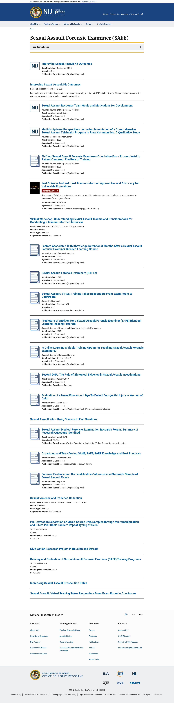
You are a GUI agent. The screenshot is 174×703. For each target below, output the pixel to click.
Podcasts (93, 636)
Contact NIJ (123, 630)
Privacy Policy (70, 695)
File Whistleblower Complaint (35, 695)
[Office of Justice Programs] (36, 12)
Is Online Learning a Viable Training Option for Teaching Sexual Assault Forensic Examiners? (93, 349)
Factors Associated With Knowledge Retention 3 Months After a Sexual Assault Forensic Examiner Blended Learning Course (92, 247)
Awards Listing (66, 636)
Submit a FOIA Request (128, 642)
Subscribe (124, 14)
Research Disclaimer (38, 654)
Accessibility (16, 695)
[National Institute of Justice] (134, 675)
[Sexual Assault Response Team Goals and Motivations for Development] (35, 108)
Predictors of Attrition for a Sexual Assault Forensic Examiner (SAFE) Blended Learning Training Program (91, 322)
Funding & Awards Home (70, 630)
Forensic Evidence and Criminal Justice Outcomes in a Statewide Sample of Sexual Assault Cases (90, 476)
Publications (94, 642)
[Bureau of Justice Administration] (106, 675)
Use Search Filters (41, 47)
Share (144, 16)
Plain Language (56, 695)
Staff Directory (124, 636)
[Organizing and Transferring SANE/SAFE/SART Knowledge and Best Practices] (35, 463)
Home (32, 29)
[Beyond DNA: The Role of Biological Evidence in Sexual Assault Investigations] (35, 384)
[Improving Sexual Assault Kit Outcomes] (35, 66)
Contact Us (114, 14)
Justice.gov (157, 695)
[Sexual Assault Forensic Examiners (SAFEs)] (35, 282)
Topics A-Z (134, 14)
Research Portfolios (38, 648)
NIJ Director (35, 642)
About (105, 14)
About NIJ (34, 630)
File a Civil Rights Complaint (130, 648)
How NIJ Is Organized (39, 636)
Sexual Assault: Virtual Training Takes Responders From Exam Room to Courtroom (87, 295)
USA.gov (146, 695)
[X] (134, 616)
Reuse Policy (94, 659)
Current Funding (66, 642)
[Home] (54, 12)
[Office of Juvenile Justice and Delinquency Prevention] (106, 685)
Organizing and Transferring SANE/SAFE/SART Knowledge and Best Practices (91, 453)
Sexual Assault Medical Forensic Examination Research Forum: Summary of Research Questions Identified (90, 431)
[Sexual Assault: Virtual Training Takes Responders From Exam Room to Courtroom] (35, 303)
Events (91, 630)
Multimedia (93, 654)
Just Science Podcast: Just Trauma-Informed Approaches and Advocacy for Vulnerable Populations (90, 185)
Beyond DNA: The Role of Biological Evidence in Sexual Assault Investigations (91, 374)
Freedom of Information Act (129, 695)
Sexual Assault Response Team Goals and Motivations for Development (87, 105)
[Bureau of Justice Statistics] (120, 677)
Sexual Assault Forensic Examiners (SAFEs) (69, 273)
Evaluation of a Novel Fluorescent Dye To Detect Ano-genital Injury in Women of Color (92, 397)
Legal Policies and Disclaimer (90, 695)
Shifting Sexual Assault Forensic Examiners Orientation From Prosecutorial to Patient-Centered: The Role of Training (91, 158)
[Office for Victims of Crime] (120, 684)
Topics (91, 648)
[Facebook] (127, 616)
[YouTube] (141, 616)
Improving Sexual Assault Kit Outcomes (67, 63)
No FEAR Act (110, 695)
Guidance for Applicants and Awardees (71, 649)
